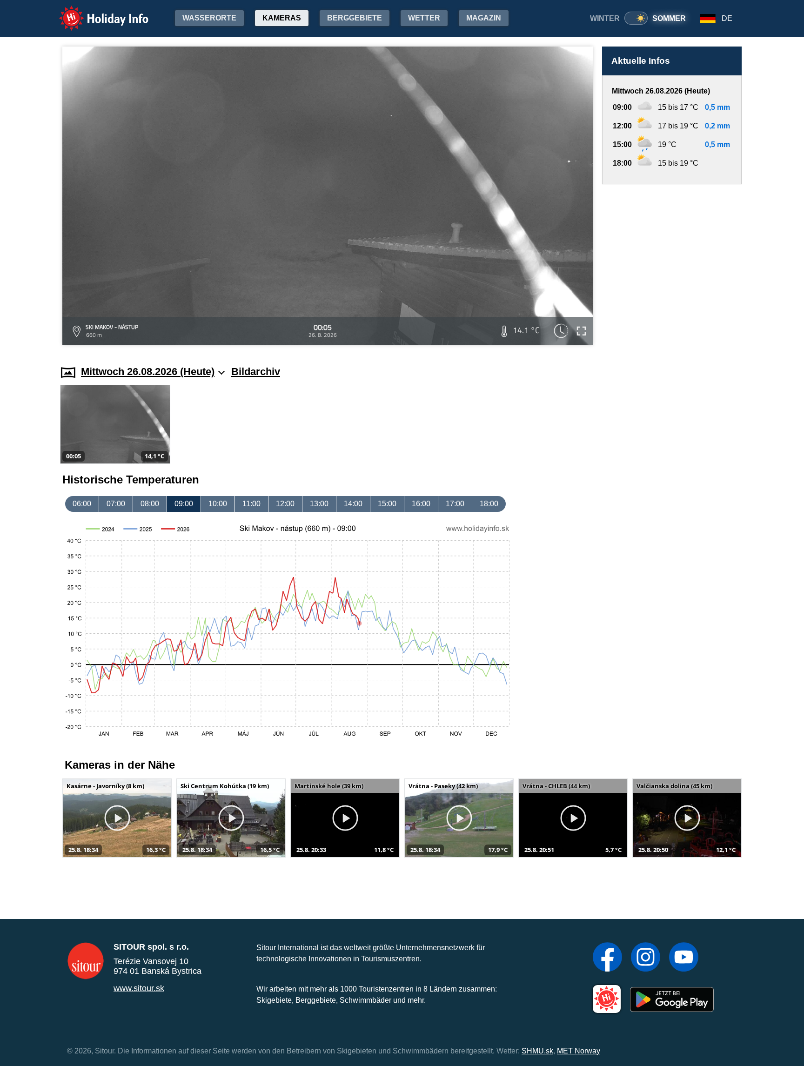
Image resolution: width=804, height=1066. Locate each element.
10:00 (217, 504)
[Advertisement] (672, 266)
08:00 (150, 504)
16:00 (421, 504)
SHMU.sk (537, 1051)
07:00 (116, 504)
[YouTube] (683, 958)
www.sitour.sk (139, 988)
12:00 (285, 504)
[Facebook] (607, 958)
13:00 (319, 504)
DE (727, 18)
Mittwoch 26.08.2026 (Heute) (147, 371)
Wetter (424, 18)
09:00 (183, 504)
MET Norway (578, 1051)
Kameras (281, 18)
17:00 (455, 504)
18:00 (489, 504)
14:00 (353, 504)
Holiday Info (95, 12)
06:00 (82, 504)
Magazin (483, 18)
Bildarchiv (255, 371)
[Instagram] (645, 958)
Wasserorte (209, 18)
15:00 (387, 504)
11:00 (251, 504)
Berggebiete (354, 18)
